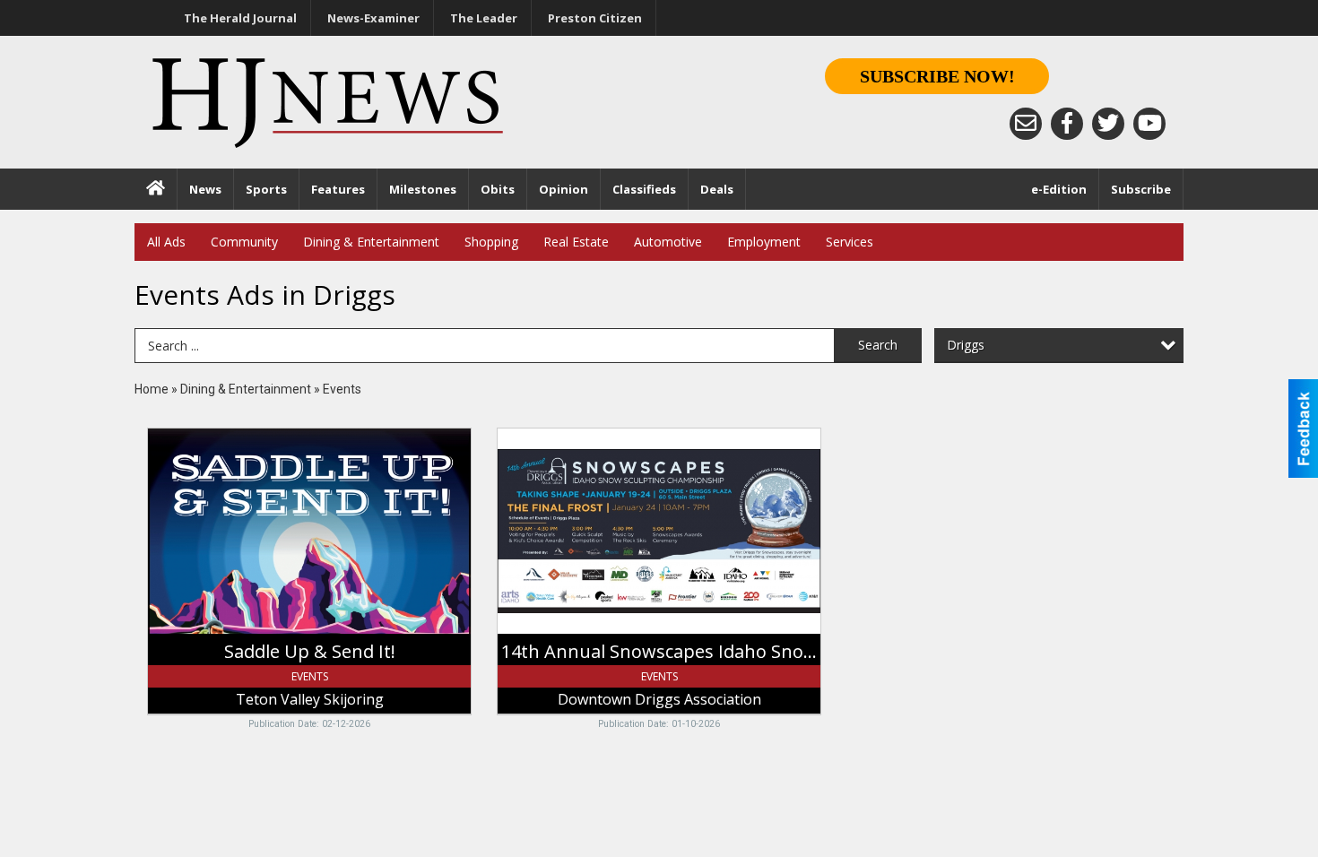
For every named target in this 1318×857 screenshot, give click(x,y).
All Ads (166, 241)
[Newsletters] (1026, 124)
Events (342, 389)
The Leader (483, 18)
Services (849, 241)
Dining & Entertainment (371, 241)
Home (151, 389)
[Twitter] (1108, 124)
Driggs (965, 344)
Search (877, 344)
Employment (764, 241)
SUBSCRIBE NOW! (937, 76)
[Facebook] (1067, 124)
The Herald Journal (240, 18)
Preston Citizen (595, 18)
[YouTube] (1149, 124)
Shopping (491, 241)
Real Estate (576, 241)
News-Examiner (373, 18)
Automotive (668, 241)
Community (244, 241)
